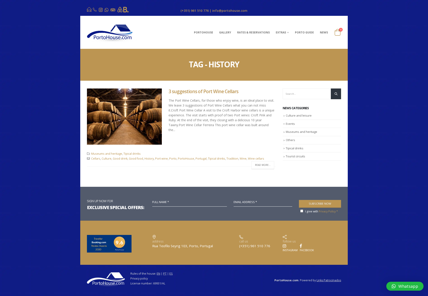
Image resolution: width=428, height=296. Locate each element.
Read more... (263, 164)
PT (165, 273)
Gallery (225, 32)
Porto (173, 158)
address (158, 241)
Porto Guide (304, 32)
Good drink (120, 158)
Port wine (161, 158)
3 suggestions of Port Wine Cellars (203, 91)
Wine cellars (256, 158)
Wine (243, 158)
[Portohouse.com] (89, 10)
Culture (106, 158)
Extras (281, 32)
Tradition (232, 158)
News (324, 32)
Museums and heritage (106, 154)
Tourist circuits (295, 156)
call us (243, 241)
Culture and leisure (299, 115)
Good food (136, 158)
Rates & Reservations (253, 32)
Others (290, 140)
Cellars (95, 158)
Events (290, 124)
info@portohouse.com (229, 10)
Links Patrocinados (329, 280)
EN (158, 273)
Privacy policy (139, 278)
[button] (405, 286)
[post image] (124, 116)
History (149, 158)
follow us (289, 241)
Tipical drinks (132, 154)
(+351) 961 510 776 (195, 10)
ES (171, 273)
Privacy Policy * (328, 211)
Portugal (201, 158)
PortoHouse (203, 32)
